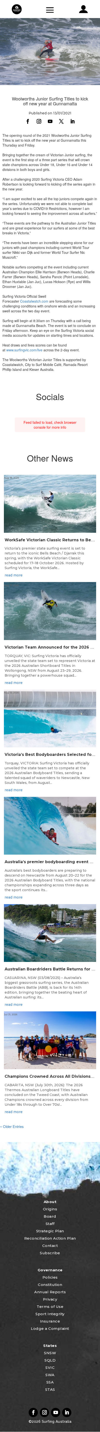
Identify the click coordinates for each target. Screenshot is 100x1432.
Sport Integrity (50, 1314)
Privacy (50, 1299)
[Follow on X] (61, 121)
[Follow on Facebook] (27, 121)
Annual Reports (50, 1292)
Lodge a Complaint (50, 1328)
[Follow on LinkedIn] (72, 121)
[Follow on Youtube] (50, 121)
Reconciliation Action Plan (50, 1238)
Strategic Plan (50, 1231)
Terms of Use (50, 1306)
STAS (50, 1389)
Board (50, 1216)
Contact (50, 1245)
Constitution (50, 1284)
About (50, 1201)
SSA (50, 1382)
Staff (50, 1223)
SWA (50, 1375)
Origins (50, 1209)
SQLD (50, 1360)
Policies (50, 1277)
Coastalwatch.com (34, 301)
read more (14, 575)
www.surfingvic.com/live (24, 349)
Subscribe (50, 1253)
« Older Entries (12, 1126)
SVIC (50, 1367)
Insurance (50, 1321)
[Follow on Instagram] (38, 121)
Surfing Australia (56, 1421)
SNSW (50, 1353)
